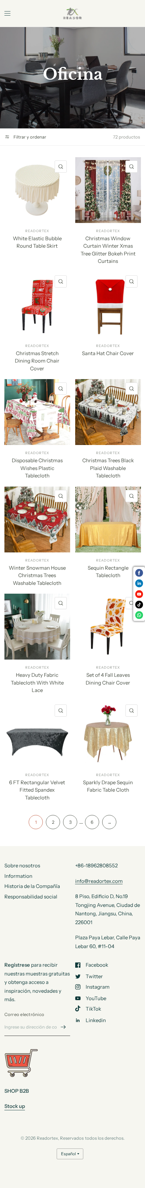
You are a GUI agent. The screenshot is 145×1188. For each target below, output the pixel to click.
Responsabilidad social (30, 896)
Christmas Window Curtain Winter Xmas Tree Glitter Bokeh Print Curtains (108, 250)
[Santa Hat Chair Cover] (108, 305)
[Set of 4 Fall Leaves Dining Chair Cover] (108, 627)
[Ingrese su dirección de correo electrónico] (63, 1027)
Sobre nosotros (22, 865)
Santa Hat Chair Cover (108, 353)
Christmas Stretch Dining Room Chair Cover (37, 361)
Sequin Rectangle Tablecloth (108, 572)
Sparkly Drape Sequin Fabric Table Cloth (108, 786)
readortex (37, 231)
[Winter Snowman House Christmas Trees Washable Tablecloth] (37, 519)
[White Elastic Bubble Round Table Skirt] (37, 190)
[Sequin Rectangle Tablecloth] (108, 519)
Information (18, 876)
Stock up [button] (14, 1106)
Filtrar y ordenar (29, 137)
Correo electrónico (24, 1014)
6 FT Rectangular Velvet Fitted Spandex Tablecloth (37, 790)
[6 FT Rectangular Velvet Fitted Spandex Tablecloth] (37, 734)
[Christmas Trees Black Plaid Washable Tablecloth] (108, 412)
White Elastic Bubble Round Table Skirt (37, 242)
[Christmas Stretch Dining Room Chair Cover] (37, 305)
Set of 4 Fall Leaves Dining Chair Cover (108, 679)
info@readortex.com (99, 881)
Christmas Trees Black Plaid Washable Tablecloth (108, 468)
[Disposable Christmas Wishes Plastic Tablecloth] (37, 412)
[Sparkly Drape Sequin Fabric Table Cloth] (108, 734)
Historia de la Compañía (32, 886)
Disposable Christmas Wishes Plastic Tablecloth (37, 468)
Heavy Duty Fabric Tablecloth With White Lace (37, 682)
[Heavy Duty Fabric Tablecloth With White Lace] (37, 627)
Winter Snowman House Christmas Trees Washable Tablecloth (37, 575)
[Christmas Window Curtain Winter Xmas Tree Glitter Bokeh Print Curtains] (108, 190)
